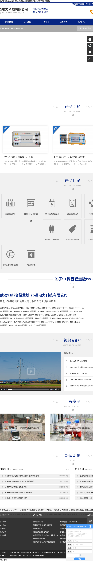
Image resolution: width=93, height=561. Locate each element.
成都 (39, 556)
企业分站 (72, 4)
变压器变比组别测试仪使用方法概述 (18, 493)
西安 (36, 556)
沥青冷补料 (15, 510)
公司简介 (27, 22)
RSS (87, 4)
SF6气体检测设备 (39, 539)
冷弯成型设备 (32, 510)
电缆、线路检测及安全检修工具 (45, 535)
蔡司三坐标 (6, 510)
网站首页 (9, 22)
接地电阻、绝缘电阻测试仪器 (44, 542)
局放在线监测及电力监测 (41, 532)
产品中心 (45, 22)
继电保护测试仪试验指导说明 (16, 498)
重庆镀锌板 (42, 510)
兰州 (33, 556)
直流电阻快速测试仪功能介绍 (16, 487)
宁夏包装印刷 (74, 510)
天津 (20, 556)
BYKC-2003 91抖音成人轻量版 (25, 160)
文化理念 (3, 525)
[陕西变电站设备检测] (22, 427)
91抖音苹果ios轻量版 (16, 28)
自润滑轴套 (64, 510)
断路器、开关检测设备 (68, 522)
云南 (42, 556)
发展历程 (3, 535)
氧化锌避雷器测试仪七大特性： (20, 481)
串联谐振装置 (37, 528)
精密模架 (23, 510)
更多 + (68, 469)
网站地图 (81, 4)
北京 (29, 556)
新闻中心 (82, 22)
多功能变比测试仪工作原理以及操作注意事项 (22, 476)
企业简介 (3, 522)
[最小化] (90, 526)
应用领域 (63, 22)
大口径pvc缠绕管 (53, 510)
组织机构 (3, 528)
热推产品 (3, 556)
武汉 (23, 556)
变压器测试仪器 (38, 522)
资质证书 (3, 532)
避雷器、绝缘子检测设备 (42, 525)
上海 (26, 556)
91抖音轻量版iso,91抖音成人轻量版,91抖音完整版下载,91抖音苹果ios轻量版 (25, 1)
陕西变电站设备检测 (10, 442)
